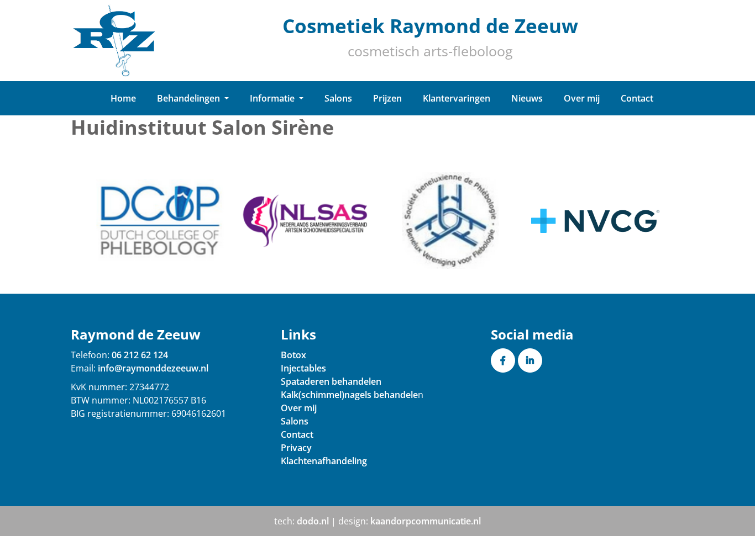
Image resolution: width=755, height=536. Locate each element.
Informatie (273, 98)
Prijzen (387, 98)
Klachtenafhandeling (324, 461)
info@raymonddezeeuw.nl (153, 368)
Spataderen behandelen (331, 381)
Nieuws (527, 98)
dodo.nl (313, 521)
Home (123, 98)
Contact (637, 98)
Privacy (296, 448)
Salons (338, 98)
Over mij (582, 98)
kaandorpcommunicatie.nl (425, 521)
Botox (293, 355)
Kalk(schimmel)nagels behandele (349, 395)
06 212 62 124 (140, 355)
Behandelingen (189, 98)
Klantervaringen (456, 98)
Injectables (303, 368)
